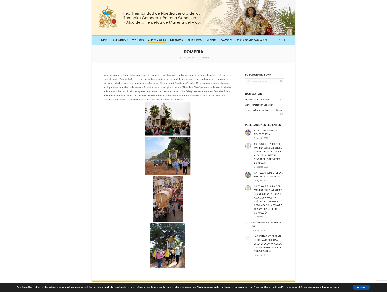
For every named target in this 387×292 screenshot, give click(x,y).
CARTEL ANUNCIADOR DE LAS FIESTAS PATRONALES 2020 (268, 175)
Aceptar (361, 287)
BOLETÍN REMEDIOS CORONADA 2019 (265, 224)
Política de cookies (331, 287)
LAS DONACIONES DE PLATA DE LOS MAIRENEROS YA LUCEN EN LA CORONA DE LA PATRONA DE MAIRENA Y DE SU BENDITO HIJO (268, 244)
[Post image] (248, 132)
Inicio (180, 58)
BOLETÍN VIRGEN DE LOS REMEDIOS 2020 (265, 132)
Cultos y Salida (192, 58)
